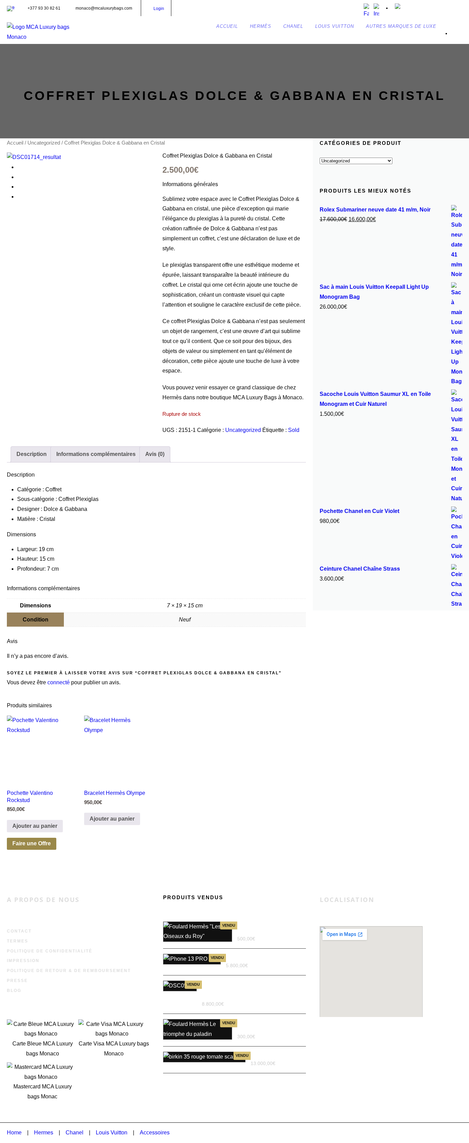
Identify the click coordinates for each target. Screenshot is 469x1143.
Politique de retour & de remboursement (69, 970)
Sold (293, 430)
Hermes (43, 1132)
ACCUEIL (227, 26)
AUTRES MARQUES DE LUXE (401, 26)
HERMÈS (260, 26)
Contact (19, 931)
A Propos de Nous (43, 899)
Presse (17, 980)
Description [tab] (31, 454)
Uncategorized (43, 143)
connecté (58, 682)
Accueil (15, 143)
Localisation (347, 899)
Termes (17, 941)
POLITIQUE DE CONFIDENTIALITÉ (49, 951)
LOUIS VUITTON (334, 26)
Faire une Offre (31, 843)
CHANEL (293, 26)
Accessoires (155, 1132)
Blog (14, 990)
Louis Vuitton (111, 1132)
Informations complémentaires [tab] (96, 454)
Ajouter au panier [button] (34, 826)
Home (14, 1132)
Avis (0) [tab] (154, 454)
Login (158, 8)
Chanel (74, 1132)
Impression (23, 960)
